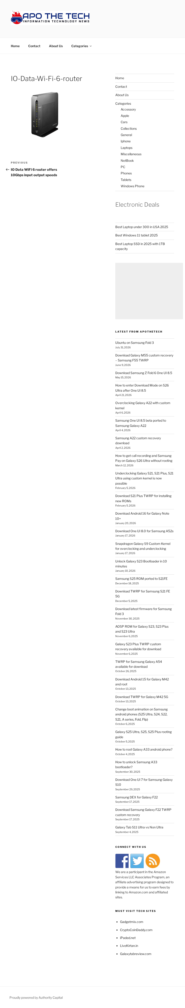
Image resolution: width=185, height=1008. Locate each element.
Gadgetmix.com (131, 922)
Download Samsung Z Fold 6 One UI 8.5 (143, 373)
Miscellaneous (131, 154)
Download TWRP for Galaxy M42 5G (141, 697)
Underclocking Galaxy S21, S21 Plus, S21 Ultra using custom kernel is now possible (144, 478)
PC (123, 167)
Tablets (126, 180)
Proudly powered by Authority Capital (36, 997)
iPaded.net (128, 938)
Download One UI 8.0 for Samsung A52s (144, 531)
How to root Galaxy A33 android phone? (143, 749)
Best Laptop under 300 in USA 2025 (141, 227)
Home (15, 46)
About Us (56, 46)
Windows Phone (132, 186)
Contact (34, 46)
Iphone (126, 141)
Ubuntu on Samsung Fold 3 (134, 342)
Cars (124, 122)
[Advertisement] (149, 291)
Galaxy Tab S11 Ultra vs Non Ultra (139, 827)
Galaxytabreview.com (135, 954)
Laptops (126, 148)
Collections (129, 128)
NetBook (127, 160)
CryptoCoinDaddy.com (136, 930)
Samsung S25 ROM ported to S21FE (141, 578)
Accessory (128, 109)
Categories (79, 46)
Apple (125, 116)
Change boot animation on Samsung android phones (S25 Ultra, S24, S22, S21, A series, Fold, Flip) (141, 714)
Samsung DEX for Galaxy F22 (136, 797)
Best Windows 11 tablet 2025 (136, 235)
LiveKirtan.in (129, 946)
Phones (126, 173)
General (126, 135)
